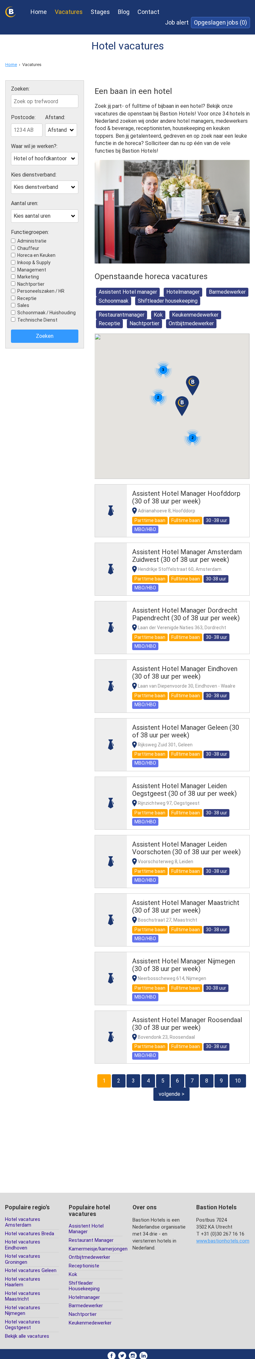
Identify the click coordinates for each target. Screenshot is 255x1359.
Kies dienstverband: (33, 175)
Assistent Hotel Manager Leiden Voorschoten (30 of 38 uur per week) (186, 848)
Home (39, 11)
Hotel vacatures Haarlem (22, 1282)
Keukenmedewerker (195, 315)
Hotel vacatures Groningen (22, 1259)
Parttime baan (149, 520)
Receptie (27, 298)
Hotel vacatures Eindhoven (22, 1244)
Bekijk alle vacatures (27, 1336)
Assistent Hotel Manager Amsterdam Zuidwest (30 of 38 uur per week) (187, 556)
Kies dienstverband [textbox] (36, 187)
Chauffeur (28, 248)
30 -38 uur (216, 520)
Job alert (177, 22)
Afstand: (55, 117)
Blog (123, 11)
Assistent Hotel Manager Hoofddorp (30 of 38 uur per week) (186, 497)
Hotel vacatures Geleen (30, 1270)
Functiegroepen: (30, 232)
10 (238, 1081)
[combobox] (61, 130)
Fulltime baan (185, 520)
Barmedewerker (227, 292)
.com (222, 1241)
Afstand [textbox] (57, 130)
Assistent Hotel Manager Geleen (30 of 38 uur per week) (185, 731)
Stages (100, 11)
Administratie (31, 241)
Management (31, 269)
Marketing (28, 276)
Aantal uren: (24, 203)
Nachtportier (30, 284)
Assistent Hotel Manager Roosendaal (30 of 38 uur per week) (187, 1023)
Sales (23, 305)
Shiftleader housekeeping (168, 301)
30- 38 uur (216, 637)
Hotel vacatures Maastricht (22, 1296)
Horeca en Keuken (36, 255)
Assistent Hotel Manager (86, 1229)
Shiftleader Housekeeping (84, 1286)
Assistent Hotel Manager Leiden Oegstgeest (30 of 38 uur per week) (184, 789)
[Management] (111, 511)
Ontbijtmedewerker (191, 323)
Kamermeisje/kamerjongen (98, 1249)
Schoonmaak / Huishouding (46, 312)
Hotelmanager (183, 292)
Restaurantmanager (121, 315)
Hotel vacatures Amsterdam (22, 1222)
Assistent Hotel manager (128, 292)
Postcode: (23, 117)
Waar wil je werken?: (34, 146)
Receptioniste (84, 1266)
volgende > (171, 1094)
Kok (158, 315)
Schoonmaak (113, 301)
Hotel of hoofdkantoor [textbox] (40, 158)
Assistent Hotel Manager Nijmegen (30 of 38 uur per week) (183, 965)
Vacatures (69, 11)
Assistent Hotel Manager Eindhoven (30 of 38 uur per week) (184, 672)
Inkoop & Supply (33, 262)
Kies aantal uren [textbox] (32, 216)
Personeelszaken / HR (40, 291)
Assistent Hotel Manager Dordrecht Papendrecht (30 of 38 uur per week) (186, 614)
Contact (148, 11)
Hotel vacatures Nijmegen (22, 1310)
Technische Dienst (37, 320)
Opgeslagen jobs (220, 22)
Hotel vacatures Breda (29, 1234)
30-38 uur (216, 578)
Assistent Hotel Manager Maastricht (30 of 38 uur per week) (185, 906)
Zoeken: (20, 89)
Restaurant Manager (91, 1240)
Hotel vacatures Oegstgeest (22, 1324)
